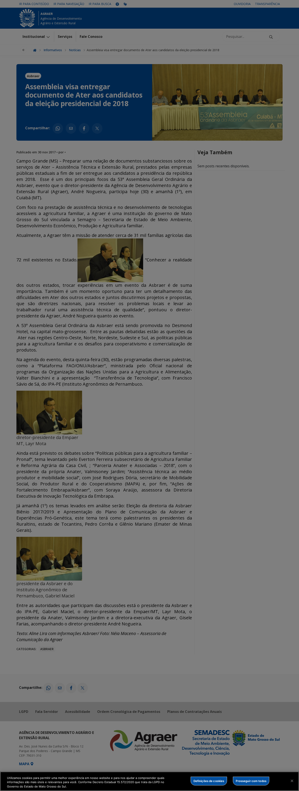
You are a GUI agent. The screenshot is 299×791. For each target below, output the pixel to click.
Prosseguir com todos (251, 780)
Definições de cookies (208, 780)
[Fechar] (292, 781)
